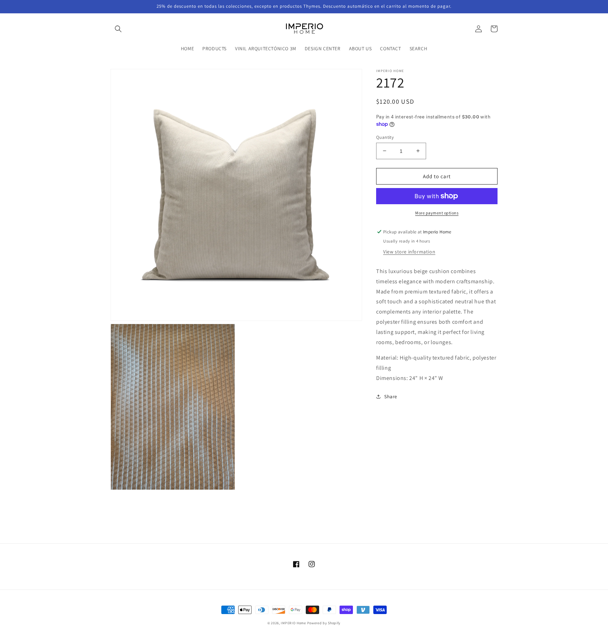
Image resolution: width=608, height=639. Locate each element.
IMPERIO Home (293, 623)
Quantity (385, 137)
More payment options (436, 212)
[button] (118, 29)
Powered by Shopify (324, 623)
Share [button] (390, 396)
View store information (409, 251)
